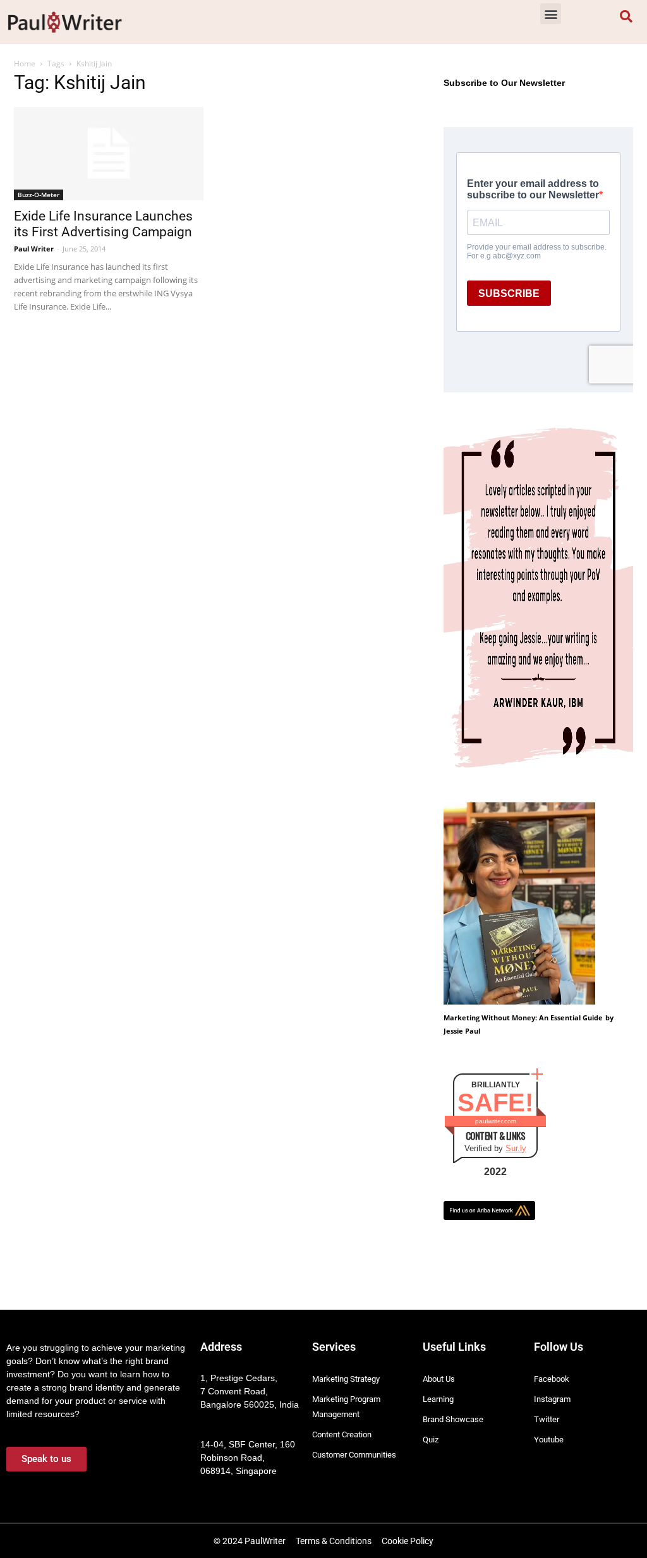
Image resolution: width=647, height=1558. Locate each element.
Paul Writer (34, 248)
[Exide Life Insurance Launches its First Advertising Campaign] (108, 153)
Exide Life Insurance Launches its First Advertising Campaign (103, 223)
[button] (550, 13)
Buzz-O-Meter (38, 194)
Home (24, 63)
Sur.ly (515, 1148)
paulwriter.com (495, 1121)
